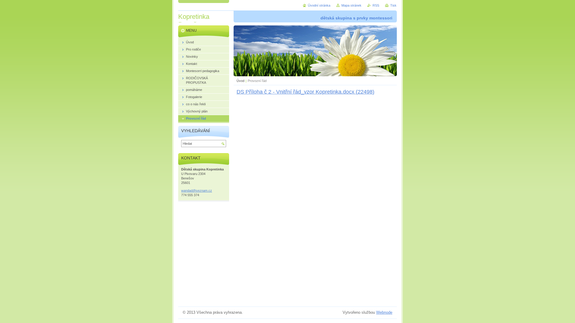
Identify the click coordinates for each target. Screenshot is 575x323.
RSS (376, 5)
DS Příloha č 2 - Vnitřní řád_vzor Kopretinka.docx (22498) (305, 92)
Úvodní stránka (319, 5)
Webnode (384, 312)
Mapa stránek (351, 5)
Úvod (240, 81)
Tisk (393, 5)
